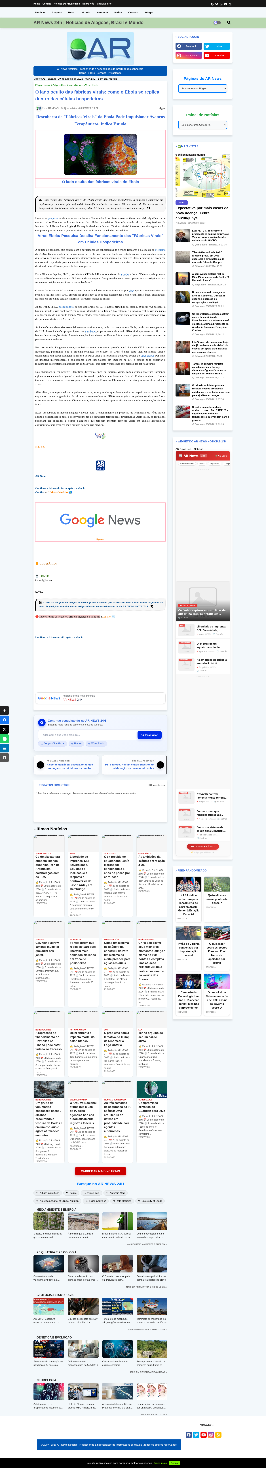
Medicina (160, 249)
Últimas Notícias (58, 492)
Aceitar (174, 1463)
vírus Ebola (147, 355)
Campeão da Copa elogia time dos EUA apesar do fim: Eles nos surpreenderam (188, 1000)
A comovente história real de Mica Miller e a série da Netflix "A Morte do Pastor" (210, 277)
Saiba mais (160, 1462)
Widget (149, 12)
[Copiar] (4, 757)
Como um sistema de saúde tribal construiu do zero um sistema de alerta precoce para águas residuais (211, 829)
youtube (219, 55)
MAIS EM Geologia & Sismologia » (148, 1329)
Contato (47, 3)
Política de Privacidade (67, 3)
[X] (4, 729)
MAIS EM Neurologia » (154, 1415)
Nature (79, 85)
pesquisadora (66, 306)
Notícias (40, 12)
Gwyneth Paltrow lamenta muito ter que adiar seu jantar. (211, 795)
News (201, 463)
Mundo (86, 12)
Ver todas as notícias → (203, 846)
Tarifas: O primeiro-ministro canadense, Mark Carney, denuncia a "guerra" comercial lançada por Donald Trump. (209, 368)
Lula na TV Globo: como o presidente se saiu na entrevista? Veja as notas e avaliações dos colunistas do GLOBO (210, 235)
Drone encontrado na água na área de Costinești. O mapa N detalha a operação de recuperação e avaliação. (208, 297)
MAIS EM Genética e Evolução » (149, 1372)
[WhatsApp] (4, 738)
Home (36, 3)
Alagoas (57, 12)
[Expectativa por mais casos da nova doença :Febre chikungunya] (203, 175)
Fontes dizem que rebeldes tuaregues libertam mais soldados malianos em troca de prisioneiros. (211, 812)
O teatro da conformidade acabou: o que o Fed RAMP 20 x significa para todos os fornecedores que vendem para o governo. (210, 414)
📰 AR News (192, 455)
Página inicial (42, 85)
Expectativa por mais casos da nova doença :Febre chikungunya (202, 213)
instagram (191, 55)
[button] (229, 22)
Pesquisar (151, 734)
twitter (219, 46)
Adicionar (100, 698)
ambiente (90, 331)
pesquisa (53, 218)
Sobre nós (88, 3)
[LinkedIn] (4, 748)
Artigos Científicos (62, 85)
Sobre (91, 72)
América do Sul (187, 463)
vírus (131, 290)
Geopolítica (230, 463)
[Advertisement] (203, 525)
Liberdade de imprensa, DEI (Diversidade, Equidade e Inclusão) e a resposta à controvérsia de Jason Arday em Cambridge (212, 628)
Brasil (71, 12)
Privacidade (115, 72)
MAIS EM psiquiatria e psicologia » (146, 1287)
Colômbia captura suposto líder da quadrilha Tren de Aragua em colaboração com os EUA (202, 612)
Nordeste (102, 12)
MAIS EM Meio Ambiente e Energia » (147, 1244)
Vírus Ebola (91, 85)
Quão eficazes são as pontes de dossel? (216, 899)
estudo (125, 274)
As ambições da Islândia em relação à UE (212, 661)
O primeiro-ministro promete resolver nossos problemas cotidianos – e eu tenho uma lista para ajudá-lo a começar (210, 390)
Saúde (118, 12)
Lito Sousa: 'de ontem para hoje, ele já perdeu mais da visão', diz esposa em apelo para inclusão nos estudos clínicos (210, 347)
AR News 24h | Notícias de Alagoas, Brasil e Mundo (88, 22)
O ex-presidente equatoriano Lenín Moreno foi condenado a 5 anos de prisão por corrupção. (212, 645)
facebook (191, 46)
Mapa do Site (104, 3)
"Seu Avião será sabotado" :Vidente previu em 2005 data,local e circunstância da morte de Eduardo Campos (208, 257)
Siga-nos (40, 446)
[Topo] (4, 710)
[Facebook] (4, 720)
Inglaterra (214, 463)
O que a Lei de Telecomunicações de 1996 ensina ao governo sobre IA (217, 1000)
